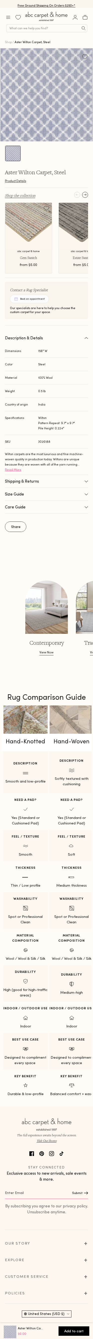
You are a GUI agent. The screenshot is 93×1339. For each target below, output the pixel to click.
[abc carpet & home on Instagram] (51, 1153)
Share (16, 526)
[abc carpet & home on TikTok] (61, 1153)
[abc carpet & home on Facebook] (31, 1153)
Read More (13, 469)
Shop (8, 42)
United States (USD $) (46, 1313)
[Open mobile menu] (8, 17)
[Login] (75, 17)
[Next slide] (85, 195)
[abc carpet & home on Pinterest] (41, 1153)
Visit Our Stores (47, 1140)
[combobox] (46, 28)
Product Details (15, 181)
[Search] (83, 28)
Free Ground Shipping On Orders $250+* (46, 4)
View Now (46, 652)
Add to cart (74, 1331)
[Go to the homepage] (46, 21)
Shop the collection (20, 195)
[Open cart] (85, 17)
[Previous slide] (77, 195)
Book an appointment (32, 298)
